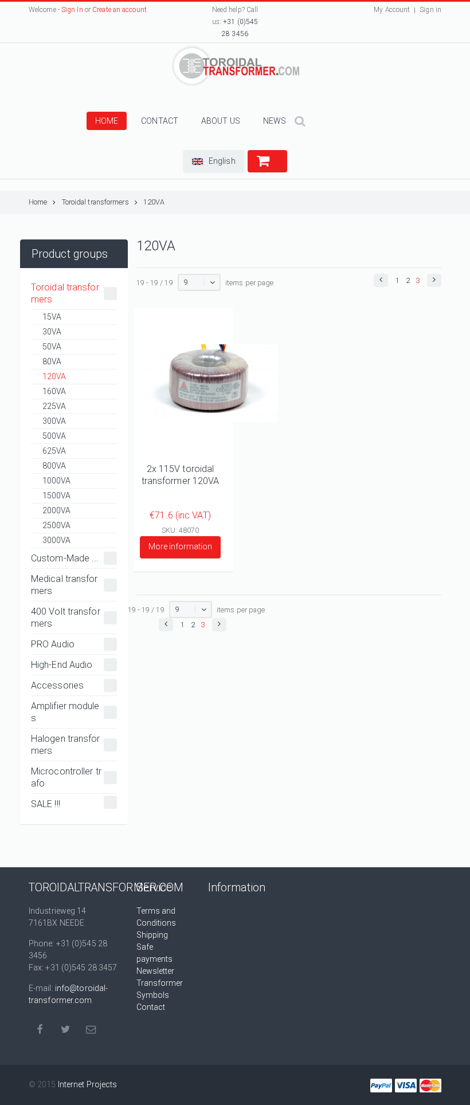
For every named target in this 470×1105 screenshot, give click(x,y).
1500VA (56, 495)
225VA (54, 406)
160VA (54, 391)
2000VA (56, 510)
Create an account (119, 10)
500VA (54, 436)
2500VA (56, 525)
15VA (51, 316)
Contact (159, 120)
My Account (392, 10)
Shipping (152, 934)
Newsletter (155, 971)
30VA (51, 331)
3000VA (56, 540)
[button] (214, 161)
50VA (51, 346)
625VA (54, 450)
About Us (220, 120)
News (274, 120)
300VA (54, 421)
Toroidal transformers (95, 202)
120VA (154, 202)
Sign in (430, 10)
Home (106, 120)
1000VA (56, 480)
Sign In (72, 10)
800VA (54, 465)
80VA (51, 361)
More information (180, 546)
